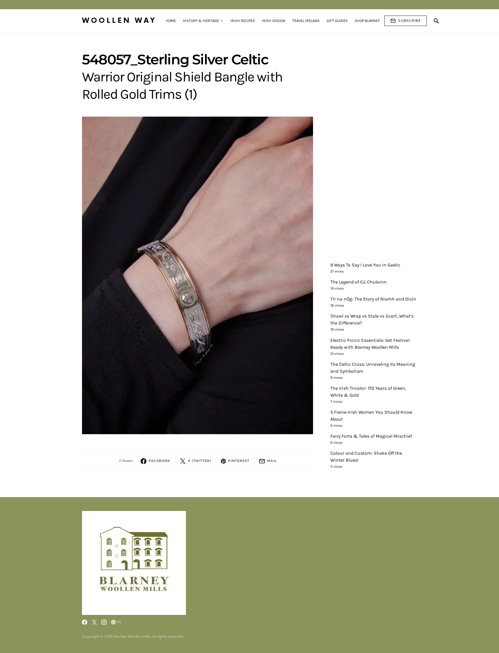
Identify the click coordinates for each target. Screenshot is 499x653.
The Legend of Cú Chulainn (358, 282)
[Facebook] (84, 622)
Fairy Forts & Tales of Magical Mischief (371, 436)
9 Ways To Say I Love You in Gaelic (365, 265)
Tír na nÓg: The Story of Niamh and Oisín (373, 299)
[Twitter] (94, 622)
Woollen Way (119, 20)
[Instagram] (104, 622)
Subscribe (409, 20)
